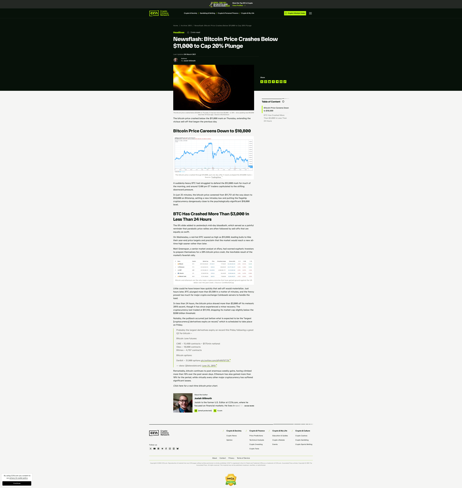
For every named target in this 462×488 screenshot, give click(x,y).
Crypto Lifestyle (278, 440)
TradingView (216, 177)
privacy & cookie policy (19, 478)
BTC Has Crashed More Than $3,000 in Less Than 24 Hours (275, 118)
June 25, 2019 (208, 365)
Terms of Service (243, 458)
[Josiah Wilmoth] (182, 403)
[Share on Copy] (284, 81)
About (214, 458)
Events (275, 444)
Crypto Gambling (301, 440)
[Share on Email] (281, 81)
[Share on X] (261, 81)
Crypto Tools (254, 449)
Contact (223, 458)
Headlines (178, 32)
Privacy (231, 458)
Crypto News (231, 436)
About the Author (201, 395)
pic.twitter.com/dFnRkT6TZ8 (215, 360)
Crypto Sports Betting (303, 444)
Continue (16, 483)
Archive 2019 (186, 26)
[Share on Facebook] (273, 81)
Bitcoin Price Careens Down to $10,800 (276, 109)
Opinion (229, 440)
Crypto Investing (256, 444)
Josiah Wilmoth (190, 61)
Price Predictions (256, 436)
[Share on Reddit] (269, 81)
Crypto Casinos (301, 436)
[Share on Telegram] (277, 81)
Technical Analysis (256, 440)
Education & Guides (280, 436)
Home (175, 26)
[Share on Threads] (265, 81)
